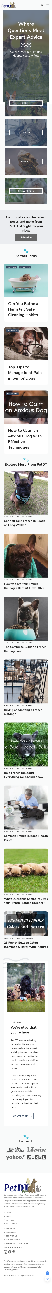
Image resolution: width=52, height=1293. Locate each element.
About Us (10, 1229)
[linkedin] (13, 1252)
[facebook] (9, 1252)
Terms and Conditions (17, 1244)
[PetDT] (8, 6)
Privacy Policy (13, 1240)
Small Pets (11, 1224)
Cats (8, 1216)
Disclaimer (11, 1232)
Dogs (8, 1213)
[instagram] (5, 1252)
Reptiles (10, 1220)
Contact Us (11, 1236)
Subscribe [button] (26, 237)
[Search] (42, 5)
